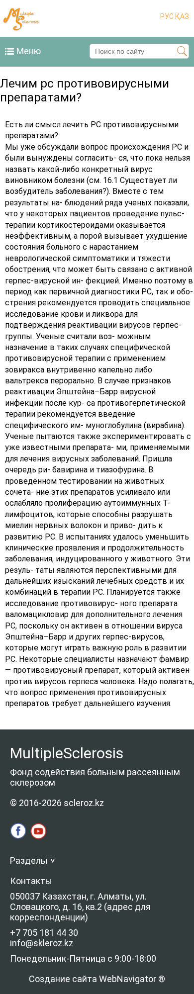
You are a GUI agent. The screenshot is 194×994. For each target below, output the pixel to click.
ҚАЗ (181, 16)
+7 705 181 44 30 (44, 932)
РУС (167, 16)
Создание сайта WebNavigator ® (97, 979)
